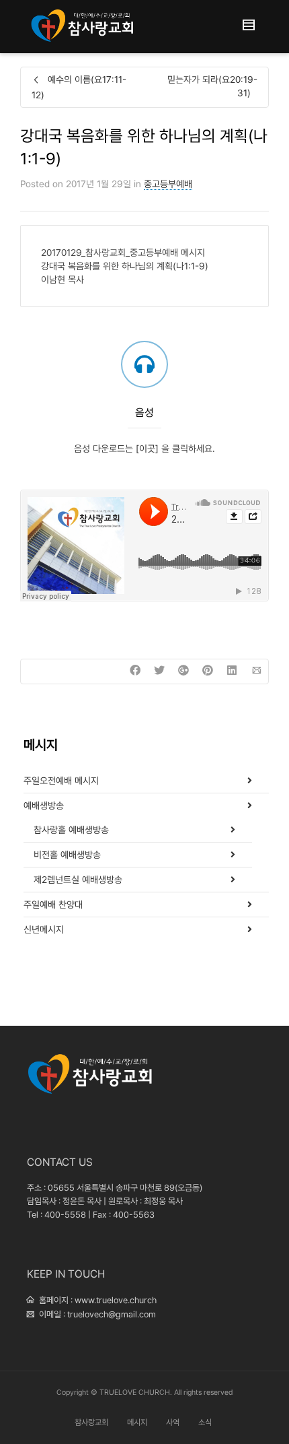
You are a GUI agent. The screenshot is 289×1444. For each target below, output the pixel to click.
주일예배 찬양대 (53, 904)
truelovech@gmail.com (111, 1314)
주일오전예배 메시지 (61, 780)
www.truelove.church (116, 1300)
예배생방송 (44, 805)
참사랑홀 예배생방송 (71, 829)
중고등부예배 (168, 183)
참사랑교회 (91, 1422)
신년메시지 (44, 929)
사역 (172, 1422)
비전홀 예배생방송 (67, 854)
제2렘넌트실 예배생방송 (78, 879)
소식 (205, 1422)
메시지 (137, 1422)
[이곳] (147, 448)
